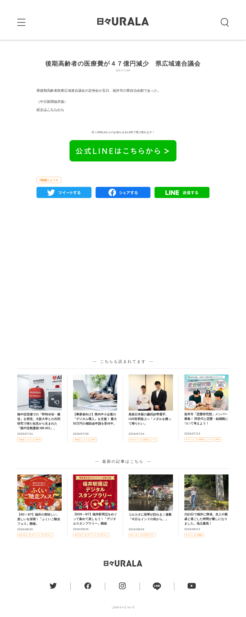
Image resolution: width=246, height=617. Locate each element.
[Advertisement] (123, 245)
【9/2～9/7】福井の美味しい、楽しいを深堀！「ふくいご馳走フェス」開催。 (38, 519)
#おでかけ (23, 535)
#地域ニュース (48, 180)
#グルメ (48, 535)
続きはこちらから (50, 109)
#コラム (189, 535)
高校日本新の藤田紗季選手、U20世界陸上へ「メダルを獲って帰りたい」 (150, 419)
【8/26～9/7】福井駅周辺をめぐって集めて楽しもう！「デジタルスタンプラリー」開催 (95, 519)
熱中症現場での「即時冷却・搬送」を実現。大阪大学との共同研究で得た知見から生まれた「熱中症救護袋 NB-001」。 (38, 421)
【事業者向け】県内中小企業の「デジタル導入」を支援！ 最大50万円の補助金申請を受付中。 (95, 419)
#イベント (190, 439)
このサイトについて (123, 607)
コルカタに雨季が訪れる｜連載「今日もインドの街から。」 (150, 517)
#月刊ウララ (148, 535)
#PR (38, 440)
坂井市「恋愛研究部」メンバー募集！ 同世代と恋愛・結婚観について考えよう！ (206, 418)
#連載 (199, 535)
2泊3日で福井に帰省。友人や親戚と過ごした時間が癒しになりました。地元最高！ (206, 519)
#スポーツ (134, 440)
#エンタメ (134, 535)
